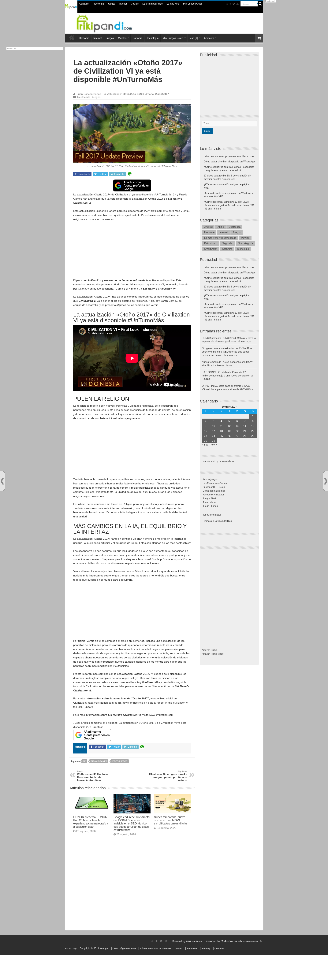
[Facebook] (230, 4)
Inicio (72, 38)
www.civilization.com (161, 714)
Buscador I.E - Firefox (214, 487)
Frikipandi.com (194, 941)
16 (205, 430)
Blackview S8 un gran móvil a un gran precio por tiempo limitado (168, 776)
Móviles (135, 3)
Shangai (104, 948)
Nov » (214, 444)
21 (244, 430)
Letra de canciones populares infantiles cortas (229, 156)
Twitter (178, 948)
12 (229, 426)
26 (229, 435)
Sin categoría (245, 243)
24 (213, 435)
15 (252, 426)
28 (244, 435)
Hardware (84, 38)
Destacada (83, 96)
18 (221, 430)
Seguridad (227, 243)
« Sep (205, 444)
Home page (71, 948)
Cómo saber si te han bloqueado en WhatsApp (229, 161)
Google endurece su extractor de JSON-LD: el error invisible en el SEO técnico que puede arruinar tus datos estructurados (132, 823)
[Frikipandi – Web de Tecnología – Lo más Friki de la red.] (109, 22)
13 (237, 426)
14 (244, 426)
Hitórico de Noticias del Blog (217, 521)
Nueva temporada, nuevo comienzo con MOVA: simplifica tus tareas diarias (171, 820)
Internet (123, 3)
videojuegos (119, 761)
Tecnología (98, 3)
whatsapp (129, 174)
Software (137, 38)
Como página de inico (214, 491)
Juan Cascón (212, 941)
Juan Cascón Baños (89, 93)
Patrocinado (210, 243)
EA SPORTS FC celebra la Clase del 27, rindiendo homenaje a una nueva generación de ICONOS (227, 375)
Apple (221, 226)
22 (252, 430)
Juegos (111, 3)
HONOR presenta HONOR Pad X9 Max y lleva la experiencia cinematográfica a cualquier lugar (90, 821)
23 (205, 435)
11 (221, 426)
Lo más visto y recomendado (220, 237)
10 (213, 426)
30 (205, 440)
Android (208, 226)
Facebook (192, 948)
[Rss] (227, 4)
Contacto (84, 3)
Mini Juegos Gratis (192, 3)
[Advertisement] (132, 251)
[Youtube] (237, 4)
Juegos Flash (210, 498)
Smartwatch (210, 248)
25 (221, 435)
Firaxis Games (99, 761)
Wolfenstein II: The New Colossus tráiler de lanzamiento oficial (92, 776)
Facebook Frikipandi (213, 494)
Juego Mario (209, 502)
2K (84, 761)
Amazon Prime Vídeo (213, 654)
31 (213, 440)
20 (237, 430)
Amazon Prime (209, 650)
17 (213, 430)
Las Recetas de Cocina (215, 483)
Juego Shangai (210, 506)
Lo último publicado (152, 3)
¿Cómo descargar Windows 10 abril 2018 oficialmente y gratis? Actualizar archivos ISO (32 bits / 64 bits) (229, 205)
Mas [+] (193, 38)
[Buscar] (260, 4)
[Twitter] (233, 4)
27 (237, 435)
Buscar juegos (210, 479)
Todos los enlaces (212, 514)
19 (229, 430)
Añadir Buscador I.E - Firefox (155, 948)
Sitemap (205, 948)
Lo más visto (172, 3)
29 (252, 435)
